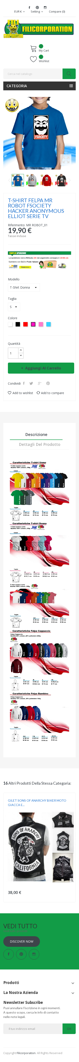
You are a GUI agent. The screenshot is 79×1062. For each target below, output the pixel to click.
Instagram (45, 7)
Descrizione (36, 434)
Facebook (29, 7)
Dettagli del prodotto (39, 444)
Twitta (32, 383)
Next (69, 180)
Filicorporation (26, 1053)
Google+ (40, 383)
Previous (9, 180)
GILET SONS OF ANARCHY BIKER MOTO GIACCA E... (37, 803)
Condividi (24, 383)
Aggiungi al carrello (43, 368)
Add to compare (52, 393)
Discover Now (21, 941)
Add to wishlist (23, 393)
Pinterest (37, 7)
